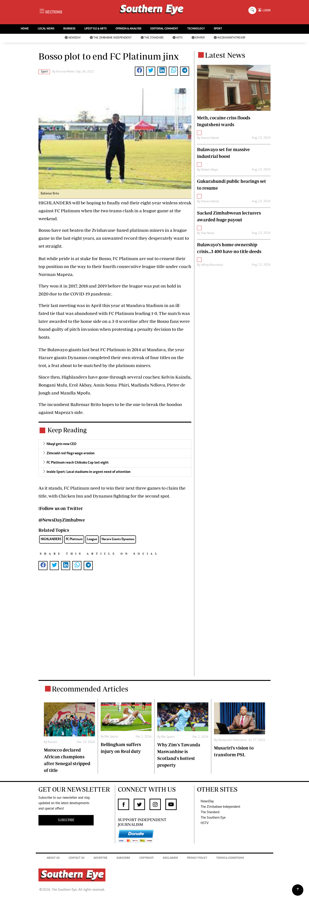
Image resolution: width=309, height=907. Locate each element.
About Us (53, 858)
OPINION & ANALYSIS (128, 28)
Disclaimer (170, 858)
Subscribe (123, 858)
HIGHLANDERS (51, 539)
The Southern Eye (213, 818)
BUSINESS (69, 28)
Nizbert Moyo (209, 170)
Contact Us (76, 858)
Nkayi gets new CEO (61, 444)
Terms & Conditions (230, 858)
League (92, 539)
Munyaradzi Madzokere (232, 740)
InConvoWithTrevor (231, 37)
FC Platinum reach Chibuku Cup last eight (78, 462)
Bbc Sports (111, 736)
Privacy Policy (197, 858)
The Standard (154, 37)
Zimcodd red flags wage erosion (71, 453)
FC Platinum (74, 539)
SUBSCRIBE (66, 820)
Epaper (200, 37)
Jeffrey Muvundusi (212, 265)
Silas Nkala (207, 233)
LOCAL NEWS (46, 28)
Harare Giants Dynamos (118, 539)
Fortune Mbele (65, 71)
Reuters (52, 742)
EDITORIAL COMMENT (164, 28)
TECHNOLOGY (196, 28)
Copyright (146, 858)
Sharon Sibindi (210, 138)
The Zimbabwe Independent (112, 37)
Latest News (225, 55)
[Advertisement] (114, 630)
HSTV (179, 37)
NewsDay (74, 37)
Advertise (100, 858)
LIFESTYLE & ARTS (95, 28)
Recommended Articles (90, 689)
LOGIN (266, 10)
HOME (25, 28)
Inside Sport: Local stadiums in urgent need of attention (89, 472)
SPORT (218, 28)
